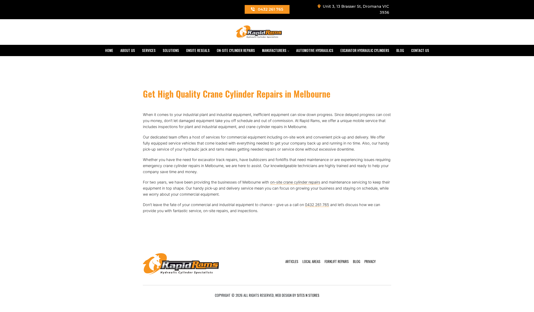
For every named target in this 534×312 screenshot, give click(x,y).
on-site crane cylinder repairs (295, 182)
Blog (400, 50)
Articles (291, 261)
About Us (127, 50)
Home (109, 50)
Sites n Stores (308, 295)
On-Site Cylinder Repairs (236, 50)
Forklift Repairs (337, 261)
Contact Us (420, 50)
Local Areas (311, 261)
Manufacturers (274, 50)
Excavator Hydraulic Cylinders (364, 50)
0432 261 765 (317, 205)
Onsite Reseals (198, 50)
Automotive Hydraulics (314, 50)
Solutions (171, 50)
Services (149, 50)
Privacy (370, 261)
